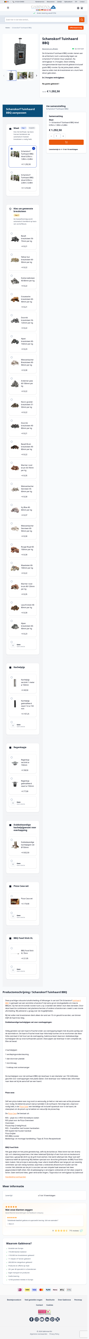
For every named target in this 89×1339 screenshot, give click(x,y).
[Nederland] (36, 10)
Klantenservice (39, 2)
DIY (75, 2)
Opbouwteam (67, 2)
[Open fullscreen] (20, 51)
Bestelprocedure (13, 1315)
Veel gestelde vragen (33, 1315)
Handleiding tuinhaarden (15, 1192)
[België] (39, 10)
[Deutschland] (41, 10)
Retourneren (50, 2)
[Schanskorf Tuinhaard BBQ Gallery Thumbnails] (20, 75)
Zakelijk (58, 2)
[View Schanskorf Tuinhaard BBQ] (11, 75)
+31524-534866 (17, 2)
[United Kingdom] (49, 10)
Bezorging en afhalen (49, 49)
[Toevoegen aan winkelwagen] (65, 142)
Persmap (77, 1315)
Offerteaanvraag (75, 28)
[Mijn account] (77, 8)
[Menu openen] (7, 7)
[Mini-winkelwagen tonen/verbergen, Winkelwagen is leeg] (81, 8)
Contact (81, 2)
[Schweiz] (44, 10)
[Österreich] (47, 10)
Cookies (48, 1320)
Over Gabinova (63, 1315)
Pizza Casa (23, 1119)
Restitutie (49, 1315)
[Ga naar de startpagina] (42, 7)
